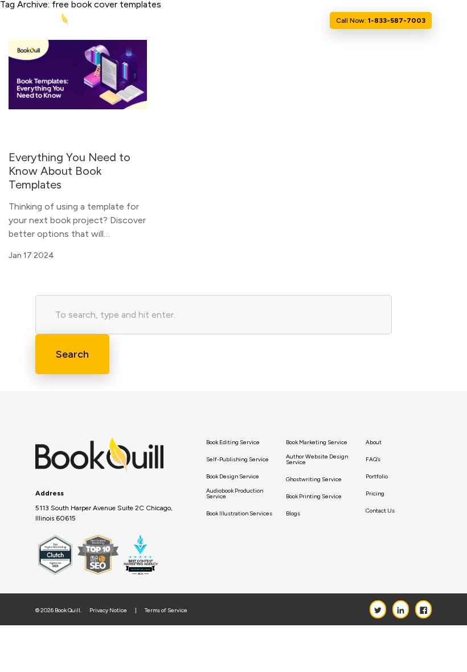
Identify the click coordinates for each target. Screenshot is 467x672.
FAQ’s (373, 459)
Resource (256, 20)
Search (72, 354)
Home (155, 20)
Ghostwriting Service (314, 479)
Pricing (375, 494)
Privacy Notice (108, 610)
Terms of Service (166, 610)
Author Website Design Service (317, 459)
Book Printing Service (314, 496)
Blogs (293, 514)
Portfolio (377, 477)
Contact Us (304, 20)
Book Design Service (232, 477)
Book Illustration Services (239, 514)
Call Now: (380, 20)
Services (212, 20)
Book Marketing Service (316, 442)
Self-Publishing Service (237, 459)
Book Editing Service (233, 442)
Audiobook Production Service (234, 493)
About (182, 20)
